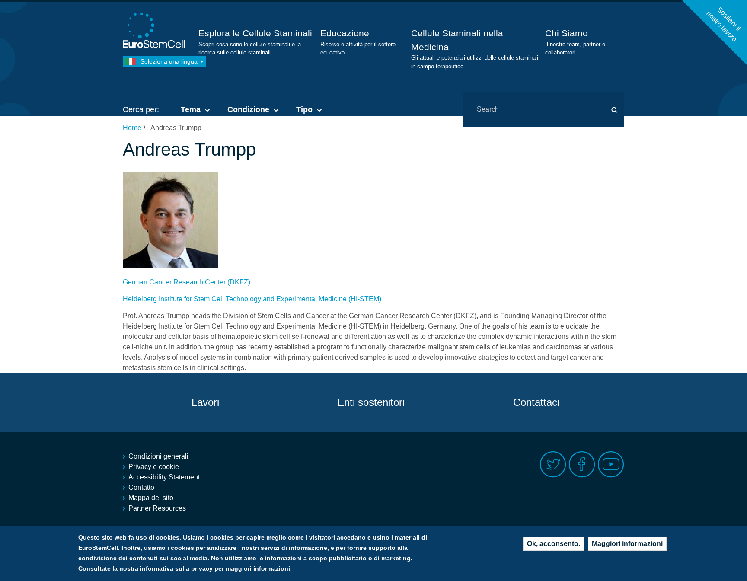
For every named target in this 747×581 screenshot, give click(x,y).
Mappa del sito (150, 497)
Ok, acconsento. (553, 543)
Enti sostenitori (371, 402)
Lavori (205, 402)
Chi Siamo (566, 33)
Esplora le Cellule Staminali (255, 33)
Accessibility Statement (164, 477)
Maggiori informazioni (627, 543)
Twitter (553, 464)
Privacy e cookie (153, 466)
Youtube (611, 464)
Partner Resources (157, 508)
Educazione (344, 33)
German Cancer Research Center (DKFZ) (186, 282)
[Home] (155, 31)
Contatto (141, 487)
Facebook (582, 464)
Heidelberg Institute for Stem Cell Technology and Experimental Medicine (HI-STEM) (252, 299)
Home (132, 127)
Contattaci (536, 402)
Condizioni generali (158, 456)
